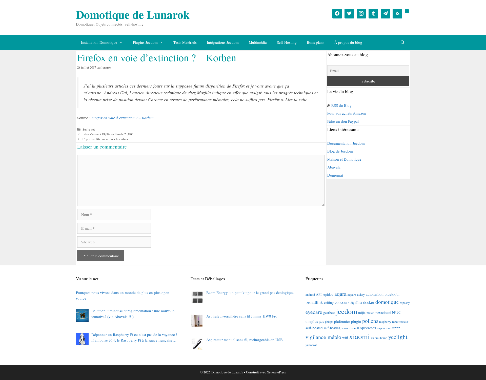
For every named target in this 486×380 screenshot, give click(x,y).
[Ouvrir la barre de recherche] (402, 42)
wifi (345, 337)
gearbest (329, 312)
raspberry (385, 322)
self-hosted (314, 327)
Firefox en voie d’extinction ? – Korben (122, 117)
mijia (362, 312)
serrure (345, 328)
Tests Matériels (185, 42)
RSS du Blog (341, 105)
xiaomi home (379, 338)
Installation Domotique (99, 42)
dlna (358, 302)
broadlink (314, 302)
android (310, 294)
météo (370, 313)
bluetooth (391, 294)
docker (368, 302)
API (319, 294)
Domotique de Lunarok (133, 14)
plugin (356, 321)
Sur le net (89, 129)
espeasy (405, 303)
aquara (352, 294)
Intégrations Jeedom (223, 42)
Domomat (335, 175)
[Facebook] (337, 14)
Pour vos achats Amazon (346, 113)
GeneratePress (276, 372)
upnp (396, 327)
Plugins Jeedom (145, 42)
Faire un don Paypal (343, 121)
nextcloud (383, 312)
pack (321, 322)
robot (395, 322)
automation (374, 294)
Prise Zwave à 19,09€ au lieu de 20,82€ (108, 134)
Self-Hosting (287, 42)
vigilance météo (323, 337)
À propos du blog (348, 42)
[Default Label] (373, 14)
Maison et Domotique (344, 159)
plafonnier (342, 321)
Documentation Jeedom (346, 143)
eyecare (314, 311)
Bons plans (315, 42)
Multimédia (258, 42)
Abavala (333, 167)
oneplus (312, 321)
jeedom (346, 311)
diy (352, 303)
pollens (370, 320)
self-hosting (332, 327)
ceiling (329, 302)
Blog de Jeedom (340, 151)
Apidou (328, 294)
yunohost (311, 345)
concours (342, 302)
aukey (361, 294)
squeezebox (368, 327)
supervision (384, 328)
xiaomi (359, 336)
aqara (340, 293)
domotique (387, 301)
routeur (403, 322)
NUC (396, 312)
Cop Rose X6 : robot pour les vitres (105, 139)
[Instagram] (361, 14)
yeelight (398, 337)
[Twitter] (349, 14)
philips (329, 322)
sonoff (355, 328)
